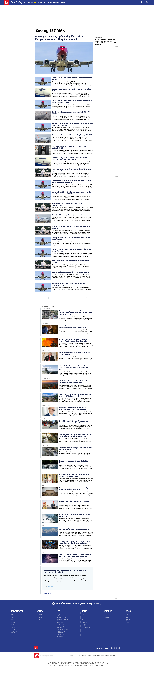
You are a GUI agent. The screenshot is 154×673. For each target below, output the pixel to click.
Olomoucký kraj (61, 624)
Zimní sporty (85, 626)
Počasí (12, 624)
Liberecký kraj (60, 632)
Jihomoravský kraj (61, 617)
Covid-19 (13, 632)
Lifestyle (128, 617)
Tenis (83, 617)
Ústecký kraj (60, 621)
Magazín (13, 627)
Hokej (83, 614)
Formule (84, 621)
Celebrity (128, 616)
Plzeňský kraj (60, 626)
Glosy (38, 616)
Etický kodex (73, 655)
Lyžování (84, 624)
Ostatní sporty (86, 627)
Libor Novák (51, 586)
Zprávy (127, 614)
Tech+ (105, 614)
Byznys (12, 619)
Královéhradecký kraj (62, 629)
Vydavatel (89, 655)
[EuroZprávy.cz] (16, 2)
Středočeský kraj (61, 616)
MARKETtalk (13, 629)
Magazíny (56, 2)
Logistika (13, 622)
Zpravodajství (41, 2)
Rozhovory (40, 614)
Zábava (127, 621)
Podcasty (39, 619)
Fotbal (84, 616)
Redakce (79, 655)
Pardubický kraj (61, 631)
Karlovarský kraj (61, 634)
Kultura (13, 621)
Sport (12, 617)
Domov (12, 614)
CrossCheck (14, 631)
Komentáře (39, 617)
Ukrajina (30, 2)
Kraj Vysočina (60, 636)
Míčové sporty (85, 622)
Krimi (12, 626)
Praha (58, 614)
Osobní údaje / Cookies (103, 655)
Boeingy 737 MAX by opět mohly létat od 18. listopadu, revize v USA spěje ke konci (59, 38)
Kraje (59, 611)
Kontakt (84, 655)
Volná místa (113, 655)
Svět (12, 616)
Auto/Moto (106, 616)
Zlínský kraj (60, 627)
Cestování (106, 617)
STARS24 (129, 611)
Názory (49, 2)
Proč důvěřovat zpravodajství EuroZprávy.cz (77, 603)
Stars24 (62, 2)
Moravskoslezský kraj (62, 619)
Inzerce (95, 655)
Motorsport (85, 619)
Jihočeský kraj (60, 622)
